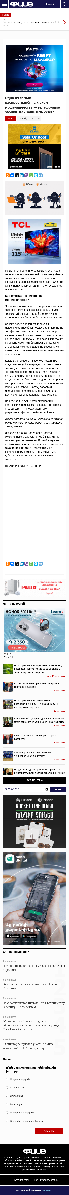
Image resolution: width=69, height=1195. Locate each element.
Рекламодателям (49, 1179)
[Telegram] (41, 175)
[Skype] (36, 175)
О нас (35, 1179)
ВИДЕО (10, 118)
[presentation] (56, 24)
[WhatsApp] (31, 175)
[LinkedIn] (22, 175)
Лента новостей (14, 603)
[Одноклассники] (8, 175)
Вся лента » (34, 780)
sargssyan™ (47, 1190)
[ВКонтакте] (12, 175)
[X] (17, 175)
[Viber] (26, 175)
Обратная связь (21, 1179)
